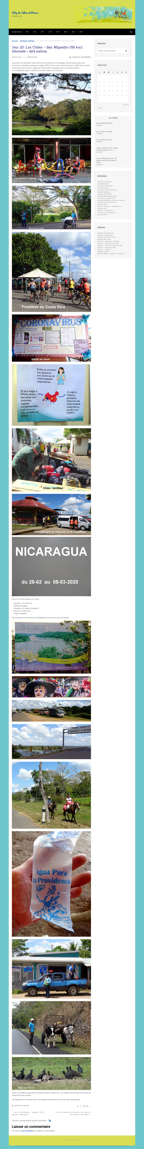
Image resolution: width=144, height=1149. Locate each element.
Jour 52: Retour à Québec (104, 140)
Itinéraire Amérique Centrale (106, 237)
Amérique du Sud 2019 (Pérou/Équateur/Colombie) (107, 191)
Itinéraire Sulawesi (103, 251)
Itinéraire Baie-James (104, 239)
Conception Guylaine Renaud (72, 1139)
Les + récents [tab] (113, 118)
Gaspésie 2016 (102, 204)
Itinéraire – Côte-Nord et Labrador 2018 (109, 245)
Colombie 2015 (102, 214)
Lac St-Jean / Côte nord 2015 (106, 212)
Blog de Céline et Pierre (25, 12)
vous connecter (27, 1131)
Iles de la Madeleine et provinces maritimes (111, 200)
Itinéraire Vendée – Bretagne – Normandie (110, 253)
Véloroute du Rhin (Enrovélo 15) (107, 202)
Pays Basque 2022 (103, 184)
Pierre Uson (32, 57)
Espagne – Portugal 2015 (105, 210)
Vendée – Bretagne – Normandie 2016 (109, 206)
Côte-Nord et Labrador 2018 (106, 198)
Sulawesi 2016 (101, 208)
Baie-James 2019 (102, 188)
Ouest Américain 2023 (104, 181)
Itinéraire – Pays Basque (105, 235)
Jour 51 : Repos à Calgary (104, 131)
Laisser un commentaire (81, 57)
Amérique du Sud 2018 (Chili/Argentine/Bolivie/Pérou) (107, 195)
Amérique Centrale (27, 41)
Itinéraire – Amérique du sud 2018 (108, 243)
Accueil (15, 41)
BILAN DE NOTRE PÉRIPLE (104, 123)
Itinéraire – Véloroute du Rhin (106, 247)
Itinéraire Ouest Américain (105, 233)
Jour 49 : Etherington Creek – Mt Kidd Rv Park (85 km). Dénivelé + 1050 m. (106, 160)
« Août (99, 108)
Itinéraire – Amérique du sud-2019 (108, 241)
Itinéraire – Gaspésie (104, 249)
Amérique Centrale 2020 (105, 186)
